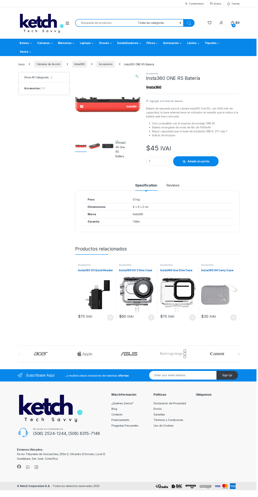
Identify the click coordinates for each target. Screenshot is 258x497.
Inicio (22, 64)
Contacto (117, 414)
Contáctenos (196, 3)
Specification (146, 185)
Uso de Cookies (163, 425)
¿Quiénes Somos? (122, 403)
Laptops (85, 43)
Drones (104, 43)
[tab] (146, 187)
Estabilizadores (127, 43)
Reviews (172, 185)
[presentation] (238, 354)
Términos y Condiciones (168, 419)
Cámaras (43, 43)
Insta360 (79, 64)
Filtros (150, 43)
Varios (24, 51)
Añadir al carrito (198, 161)
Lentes (191, 43)
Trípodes (211, 43)
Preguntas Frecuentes (124, 425)
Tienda (235, 3)
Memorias (65, 43)
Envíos (217, 3)
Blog (114, 408)
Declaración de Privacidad (170, 403)
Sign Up (227, 375)
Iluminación (171, 43)
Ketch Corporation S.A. (35, 486)
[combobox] (105, 23)
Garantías (159, 414)
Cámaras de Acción (48, 64)
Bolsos (24, 43)
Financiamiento (120, 419)
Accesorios (106, 64)
